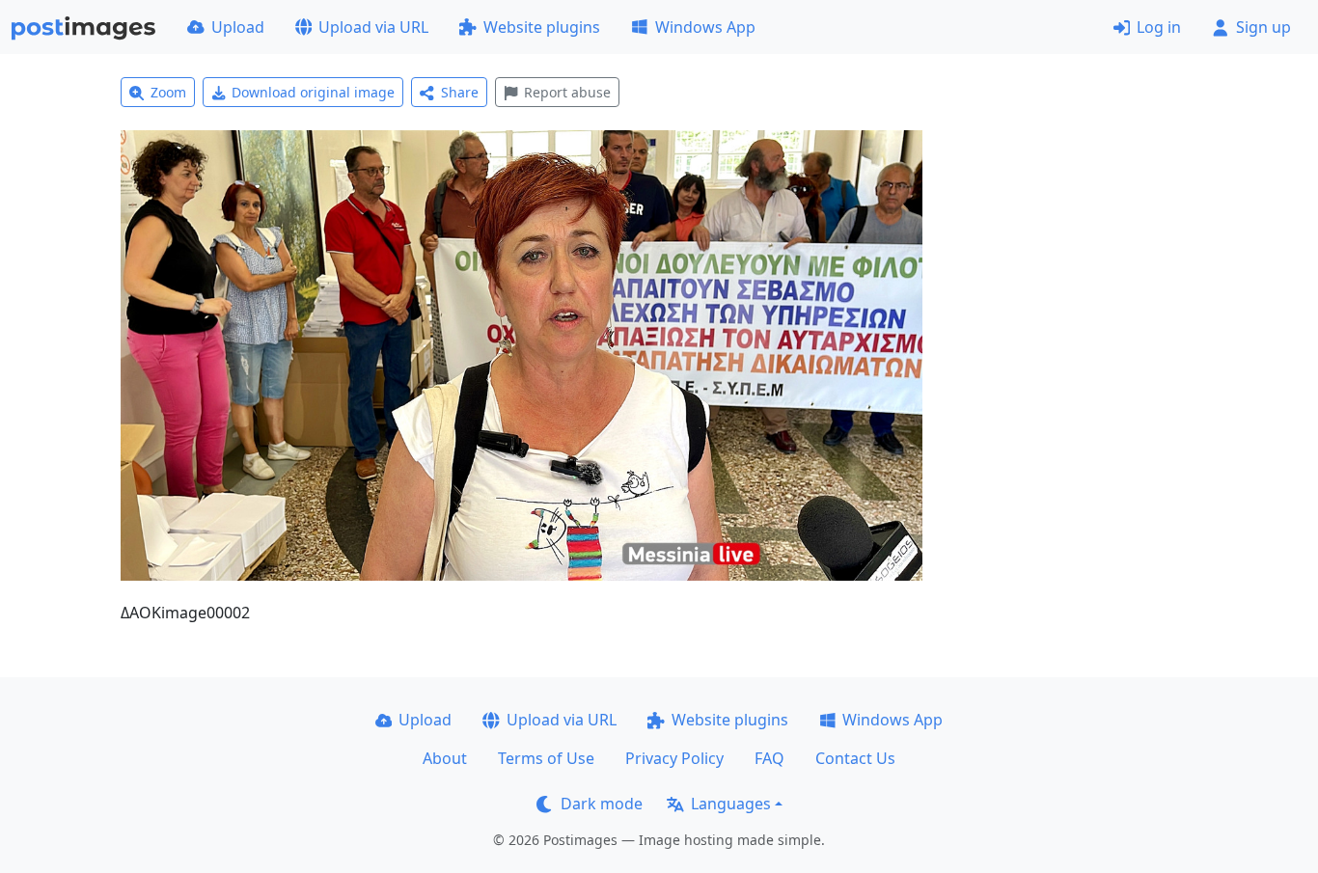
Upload (237, 27)
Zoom (168, 92)
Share (460, 92)
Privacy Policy (674, 758)
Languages (731, 803)
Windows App (705, 27)
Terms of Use (546, 758)
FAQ (769, 758)
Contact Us (855, 758)
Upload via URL (373, 27)
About (445, 758)
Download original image (313, 92)
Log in (1159, 27)
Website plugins (541, 27)
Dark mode (602, 803)
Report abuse (567, 92)
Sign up (1263, 27)
